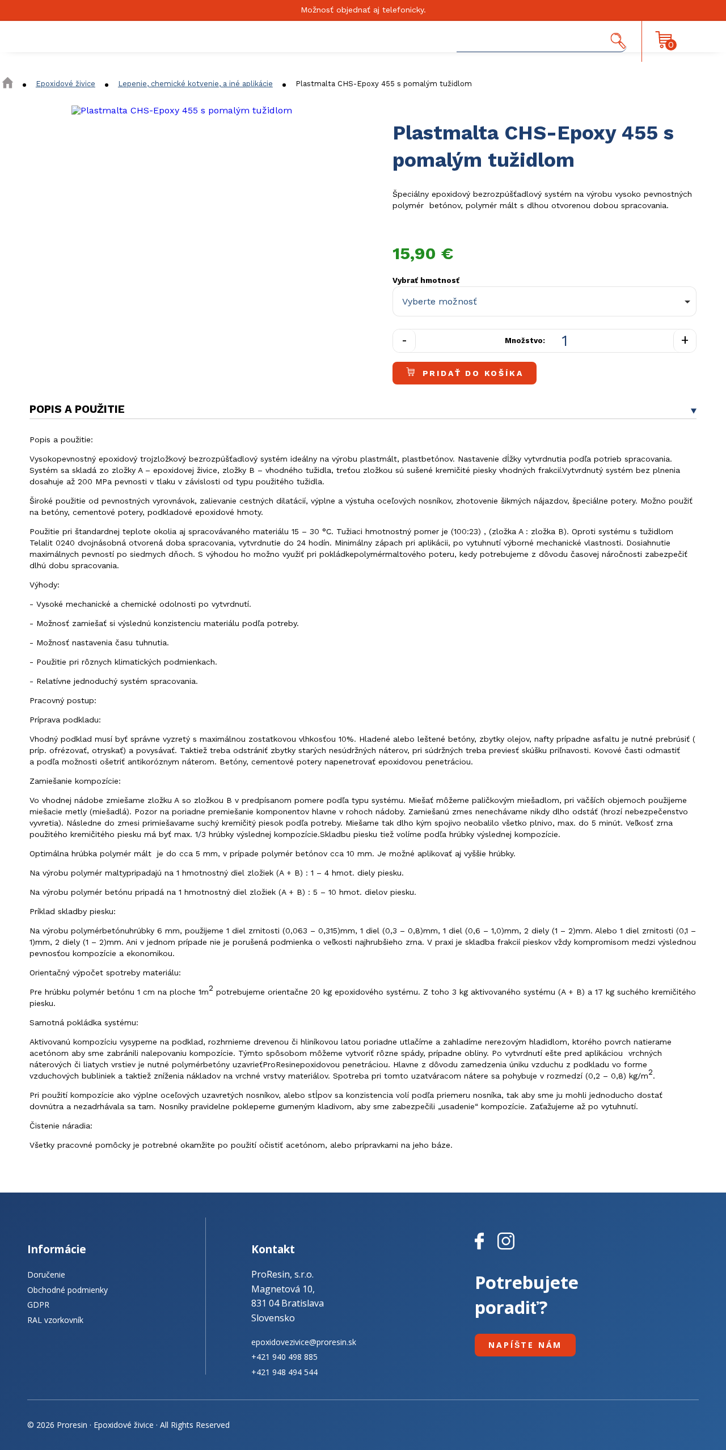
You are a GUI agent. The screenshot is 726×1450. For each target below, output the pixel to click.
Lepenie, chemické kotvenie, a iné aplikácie (195, 83)
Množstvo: (525, 340)
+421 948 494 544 (284, 1372)
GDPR (38, 1304)
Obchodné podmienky (67, 1289)
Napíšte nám (525, 1344)
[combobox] (544, 302)
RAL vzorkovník (55, 1319)
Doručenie (46, 1274)
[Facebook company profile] (486, 1250)
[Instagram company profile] (505, 1250)
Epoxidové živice (65, 83)
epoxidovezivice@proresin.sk (303, 1342)
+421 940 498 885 (284, 1356)
